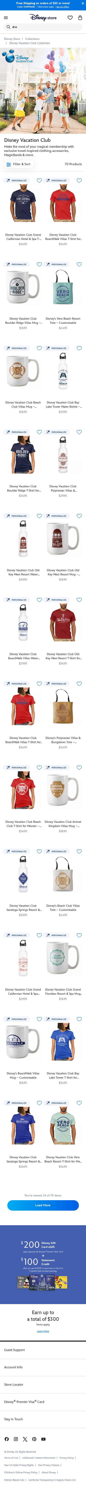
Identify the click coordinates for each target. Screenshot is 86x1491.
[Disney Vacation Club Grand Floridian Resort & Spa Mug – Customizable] (63, 958)
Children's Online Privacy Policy (20, 1472)
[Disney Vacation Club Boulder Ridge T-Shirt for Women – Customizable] (23, 455)
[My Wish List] (70, 17)
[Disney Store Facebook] (6, 1439)
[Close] (82, 3)
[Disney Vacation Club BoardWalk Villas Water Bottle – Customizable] (23, 622)
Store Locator (13, 1385)
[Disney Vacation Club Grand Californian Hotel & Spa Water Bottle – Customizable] (23, 958)
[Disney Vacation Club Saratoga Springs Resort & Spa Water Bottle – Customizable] (23, 874)
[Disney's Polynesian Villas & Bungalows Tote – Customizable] (63, 706)
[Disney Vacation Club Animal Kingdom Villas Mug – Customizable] (63, 790)
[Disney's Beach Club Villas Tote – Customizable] (63, 874)
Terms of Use (11, 1457)
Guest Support (14, 1350)
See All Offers (62, 7)
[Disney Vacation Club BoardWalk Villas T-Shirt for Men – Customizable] (63, 203)
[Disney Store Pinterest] (34, 1439)
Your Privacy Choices (48, 1465)
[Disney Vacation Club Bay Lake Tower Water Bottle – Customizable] (63, 371)
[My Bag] (80, 17)
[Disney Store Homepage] (42, 18)
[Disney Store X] (25, 1439)
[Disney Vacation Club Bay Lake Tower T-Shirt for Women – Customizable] (63, 1042)
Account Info (13, 1367)
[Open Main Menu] (5, 17)
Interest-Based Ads (14, 1480)
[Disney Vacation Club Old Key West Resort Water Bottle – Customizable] (23, 538)
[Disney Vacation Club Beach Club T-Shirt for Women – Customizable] (23, 790)
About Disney (49, 1472)
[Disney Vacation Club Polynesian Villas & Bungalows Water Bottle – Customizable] (63, 455)
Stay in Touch (13, 1419)
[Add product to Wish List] (39, 180)
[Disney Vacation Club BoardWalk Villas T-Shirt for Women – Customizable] (23, 706)
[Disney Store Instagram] (15, 1439)
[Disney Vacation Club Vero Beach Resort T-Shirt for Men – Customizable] (63, 1125)
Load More (43, 1205)
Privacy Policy (66, 1457)
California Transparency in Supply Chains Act (52, 1480)
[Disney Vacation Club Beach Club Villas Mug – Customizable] (23, 371)
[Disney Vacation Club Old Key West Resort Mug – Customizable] (63, 538)
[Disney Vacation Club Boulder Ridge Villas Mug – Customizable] (23, 287)
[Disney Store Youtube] (43, 1439)
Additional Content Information (38, 1457)
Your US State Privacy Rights (19, 1465)
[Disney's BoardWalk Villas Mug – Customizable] (23, 1042)
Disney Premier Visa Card (24, 1402)
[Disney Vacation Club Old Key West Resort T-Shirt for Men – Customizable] (63, 622)
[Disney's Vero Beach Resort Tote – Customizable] (63, 287)
